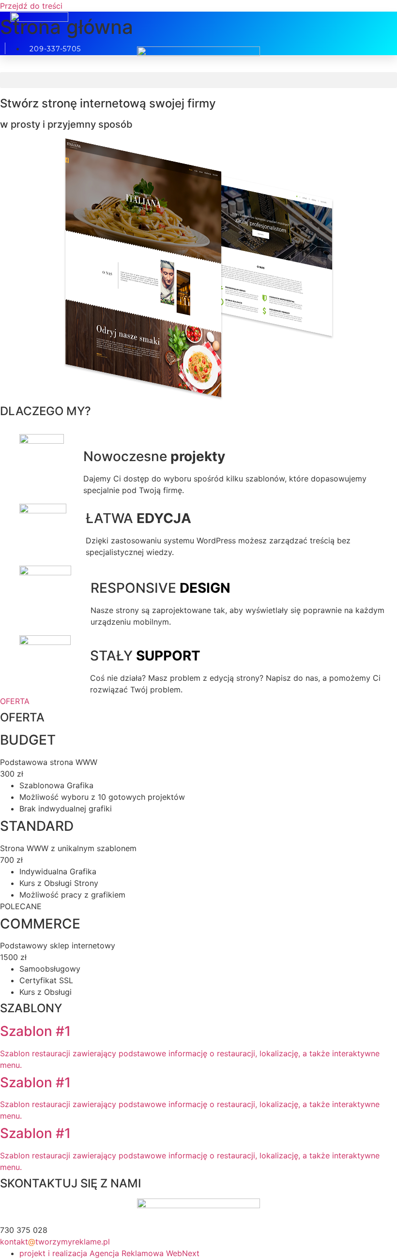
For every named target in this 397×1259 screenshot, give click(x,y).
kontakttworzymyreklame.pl (55, 1241)
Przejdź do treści (31, 6)
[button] (198, 80)
